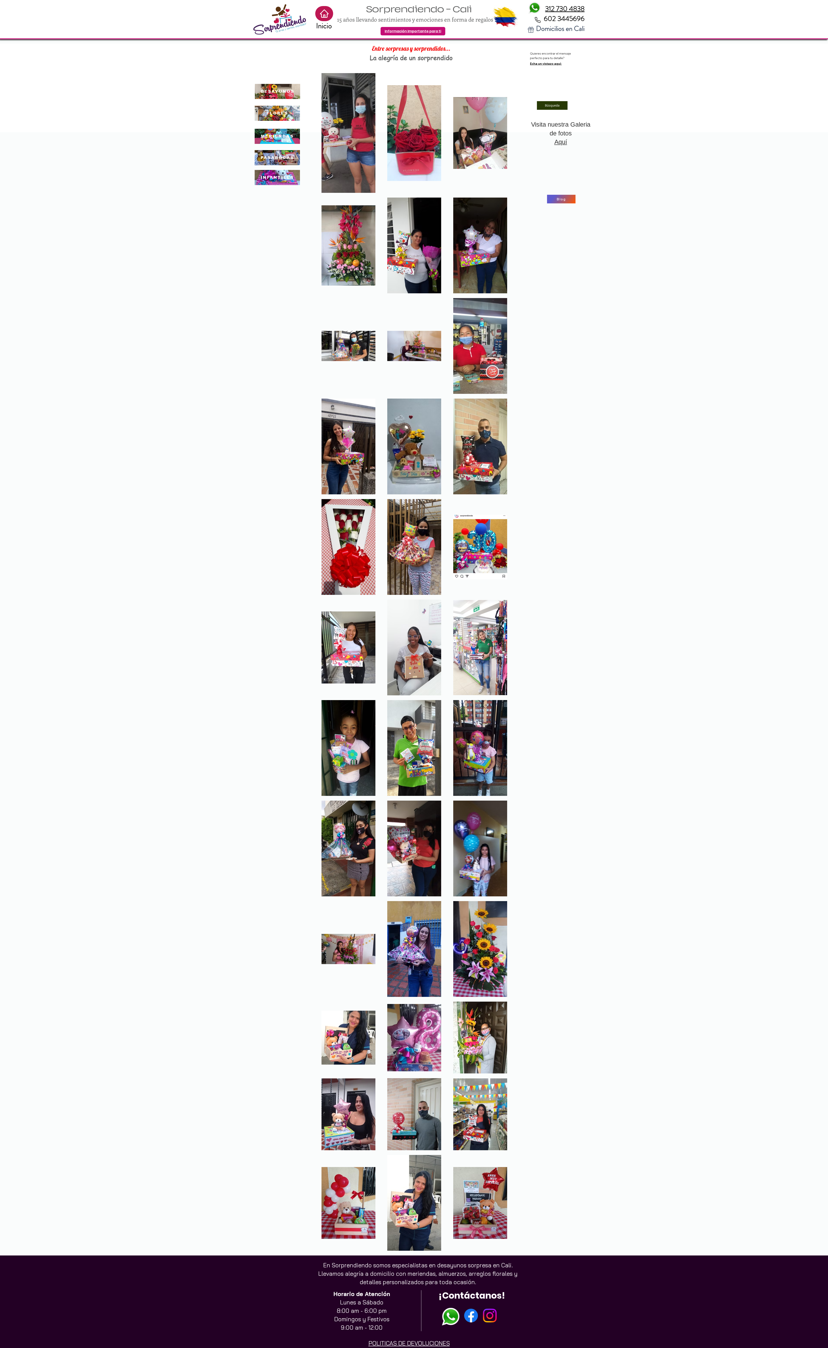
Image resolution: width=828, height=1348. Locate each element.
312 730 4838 (565, 9)
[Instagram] (490, 1315)
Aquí (560, 141)
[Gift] (531, 30)
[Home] (324, 13)
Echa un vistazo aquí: (546, 64)
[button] (413, 31)
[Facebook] (471, 1315)
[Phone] (537, 20)
